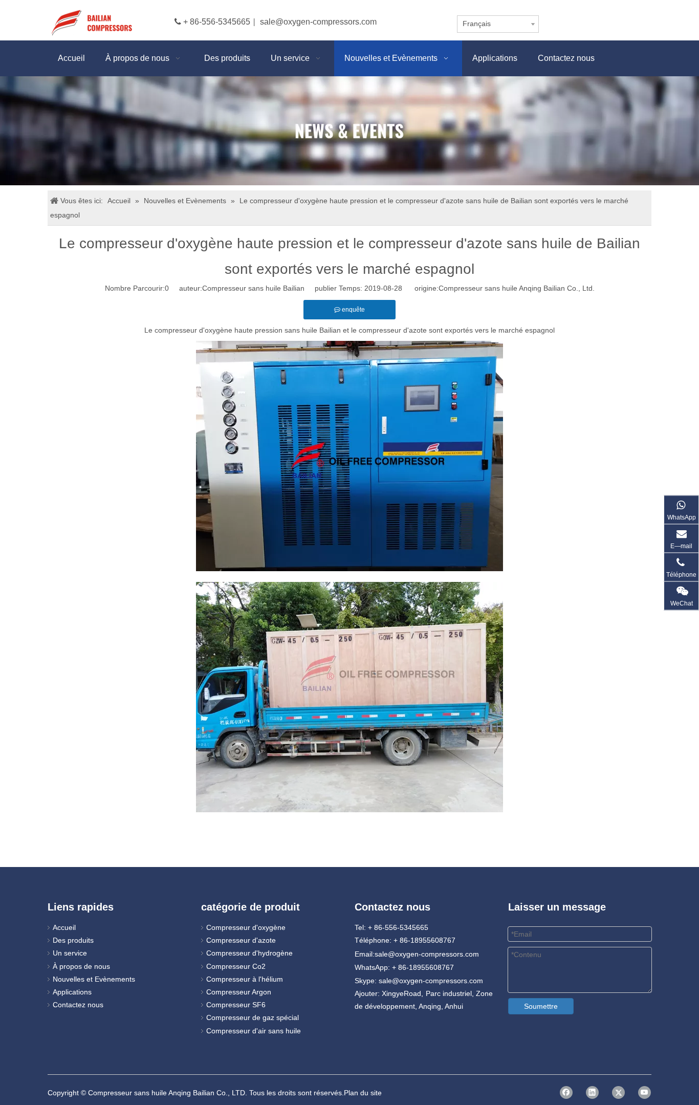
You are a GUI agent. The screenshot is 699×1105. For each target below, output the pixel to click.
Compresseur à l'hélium (244, 979)
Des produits (73, 940)
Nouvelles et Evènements (94, 979)
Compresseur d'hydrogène (249, 953)
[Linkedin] (592, 1092)
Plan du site (363, 1093)
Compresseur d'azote (241, 940)
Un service (70, 953)
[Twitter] (618, 1092)
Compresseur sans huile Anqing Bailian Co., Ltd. (517, 288)
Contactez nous (78, 1005)
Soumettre (541, 1006)
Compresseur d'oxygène (246, 927)
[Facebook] (566, 1092)
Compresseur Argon (238, 992)
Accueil (64, 927)
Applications (72, 992)
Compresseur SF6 (236, 1005)
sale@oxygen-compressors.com (318, 21)
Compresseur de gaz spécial (252, 1017)
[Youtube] (644, 1092)
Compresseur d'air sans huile (253, 1031)
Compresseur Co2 (236, 966)
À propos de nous (81, 966)
